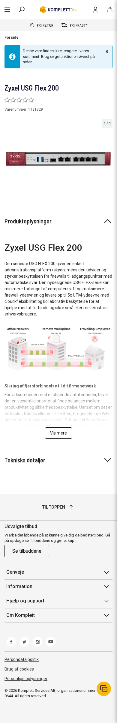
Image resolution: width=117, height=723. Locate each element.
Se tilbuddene (26, 551)
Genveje (15, 572)
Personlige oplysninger (25, 678)
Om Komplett (20, 615)
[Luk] (106, 51)
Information (19, 586)
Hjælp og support (25, 601)
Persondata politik (21, 659)
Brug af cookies (19, 669)
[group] (58, 158)
